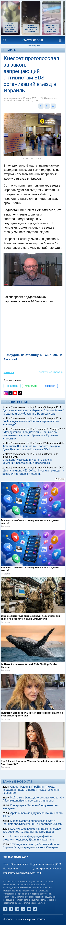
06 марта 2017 (53, 407)
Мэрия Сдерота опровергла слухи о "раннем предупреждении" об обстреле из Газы (32, 822)
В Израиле (9, 372)
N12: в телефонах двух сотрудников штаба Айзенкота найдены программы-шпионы (33, 799)
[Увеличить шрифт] (47, 106)
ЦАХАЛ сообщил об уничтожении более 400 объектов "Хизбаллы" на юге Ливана (32, 830)
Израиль (9, 50)
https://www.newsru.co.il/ (18, 407)
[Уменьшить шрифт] (40, 106)
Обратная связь (19, 864)
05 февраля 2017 (54, 467)
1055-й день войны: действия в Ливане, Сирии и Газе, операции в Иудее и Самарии (31, 846)
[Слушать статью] (56, 106)
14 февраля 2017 (54, 443)
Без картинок (10, 868)
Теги (5, 864)
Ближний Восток (44, 454)
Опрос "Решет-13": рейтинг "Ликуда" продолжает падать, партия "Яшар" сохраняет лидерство (32, 789)
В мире (38, 407)
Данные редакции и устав (46, 868)
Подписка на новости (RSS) (45, 864)
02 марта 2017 (57, 429)
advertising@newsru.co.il (27, 873)
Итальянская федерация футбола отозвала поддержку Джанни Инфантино (28, 838)
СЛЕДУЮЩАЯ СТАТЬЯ (49, 372)
